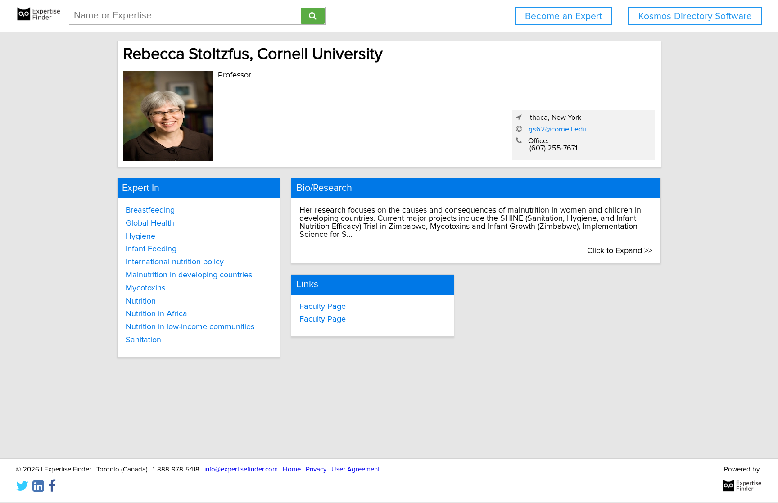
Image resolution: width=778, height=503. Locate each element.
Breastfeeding (150, 210)
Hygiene (140, 236)
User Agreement (355, 469)
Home (292, 469)
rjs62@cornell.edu (558, 129)
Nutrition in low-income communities (190, 327)
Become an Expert (563, 16)
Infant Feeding (151, 249)
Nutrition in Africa (156, 314)
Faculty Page (322, 307)
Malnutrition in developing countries (189, 275)
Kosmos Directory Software (695, 16)
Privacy (316, 469)
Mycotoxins (145, 288)
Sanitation (143, 340)
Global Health (150, 223)
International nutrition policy (175, 262)
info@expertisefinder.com (241, 469)
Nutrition (141, 301)
